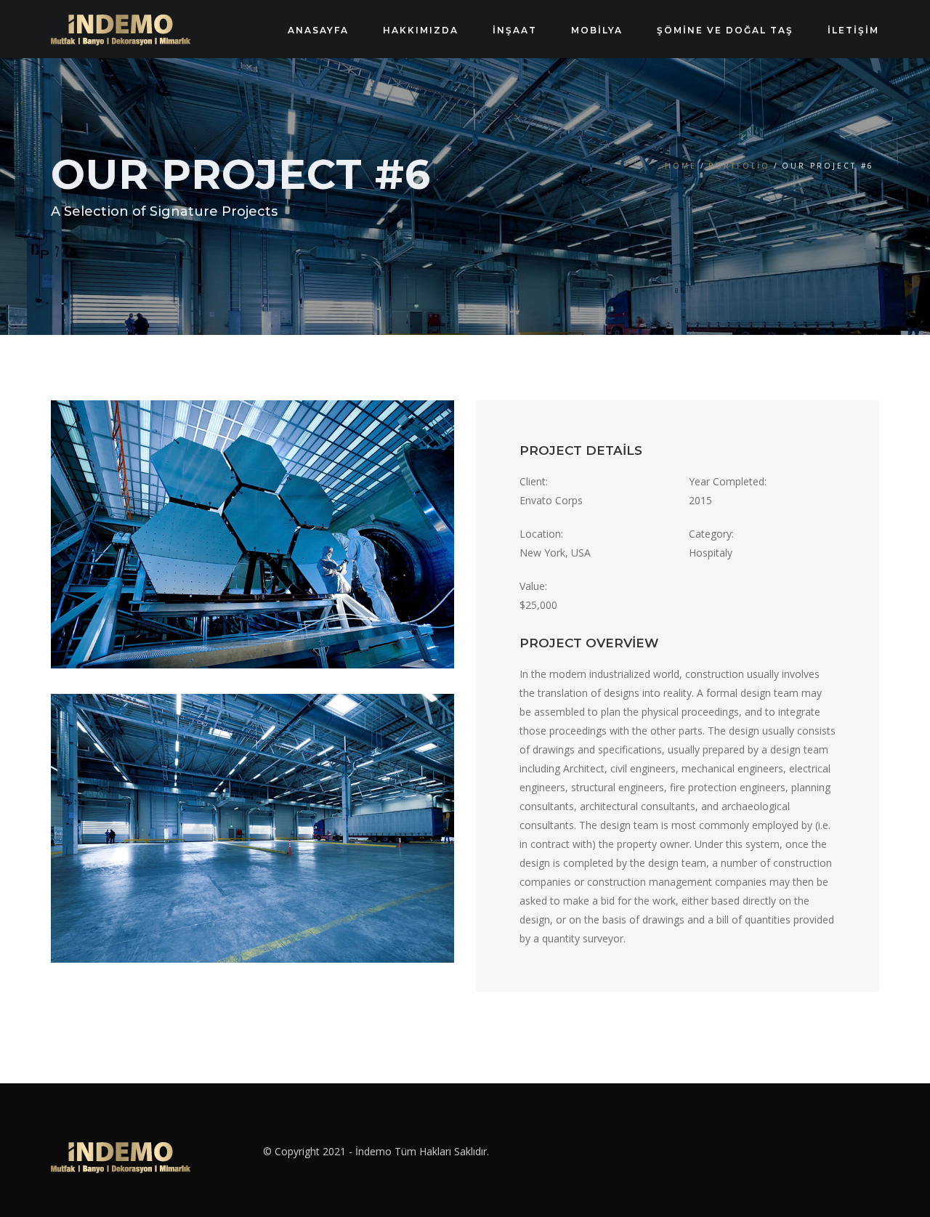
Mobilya (597, 30)
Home (681, 166)
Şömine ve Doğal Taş (725, 30)
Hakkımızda (420, 30)
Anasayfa (318, 30)
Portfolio (739, 166)
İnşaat (515, 30)
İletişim (853, 30)
